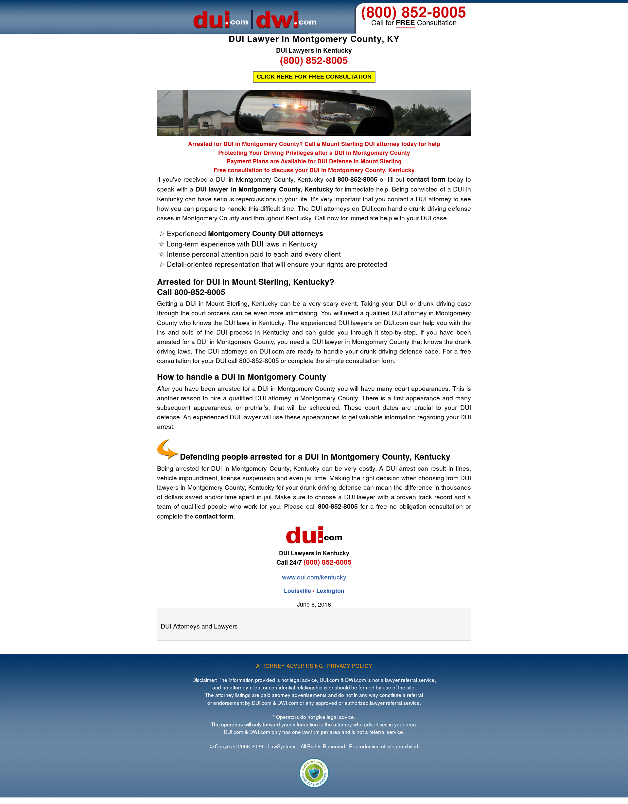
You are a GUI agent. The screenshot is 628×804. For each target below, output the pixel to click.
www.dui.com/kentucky (314, 576)
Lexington (330, 590)
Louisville (297, 590)
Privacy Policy (349, 665)
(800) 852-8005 (413, 11)
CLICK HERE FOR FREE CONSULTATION (314, 76)
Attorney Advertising (289, 665)
